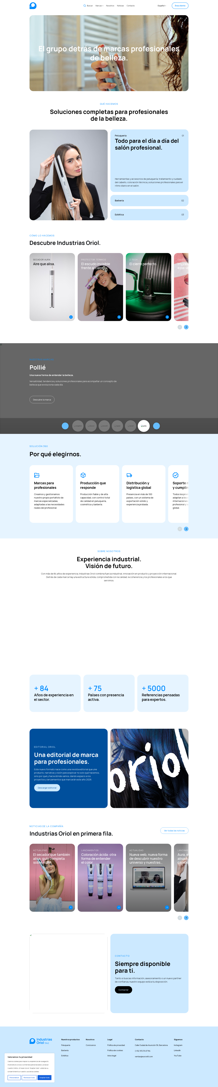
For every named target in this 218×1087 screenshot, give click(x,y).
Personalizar (14, 1077)
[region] (29, 1067)
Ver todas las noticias (174, 830)
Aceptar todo (45, 1077)
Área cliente (180, 5)
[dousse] (91, 426)
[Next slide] (186, 327)
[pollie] (143, 426)
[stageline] (78, 426)
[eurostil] (104, 426)
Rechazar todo (29, 1077)
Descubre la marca (42, 399)
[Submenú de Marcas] (102, 5)
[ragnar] (117, 426)
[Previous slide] (180, 327)
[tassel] (130, 426)
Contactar (124, 989)
